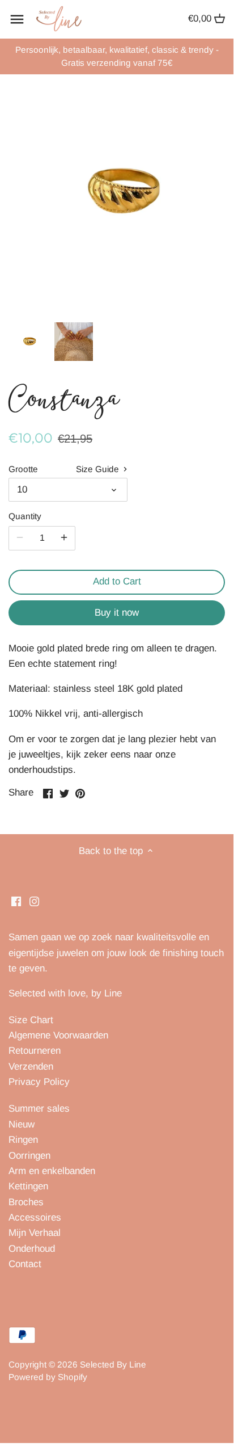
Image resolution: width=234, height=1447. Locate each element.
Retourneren (34, 1050)
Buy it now (117, 612)
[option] (28, 341)
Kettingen (28, 1186)
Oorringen (29, 1155)
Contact (24, 1264)
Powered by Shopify (47, 1377)
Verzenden (30, 1066)
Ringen (23, 1139)
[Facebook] (16, 901)
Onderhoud (31, 1248)
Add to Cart (117, 581)
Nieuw (21, 1124)
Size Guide (98, 469)
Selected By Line (113, 1364)
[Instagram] (34, 901)
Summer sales (39, 1108)
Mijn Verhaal (34, 1232)
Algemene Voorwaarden (58, 1035)
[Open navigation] (16, 19)
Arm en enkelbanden (51, 1171)
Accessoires (34, 1217)
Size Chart (30, 1020)
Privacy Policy (39, 1081)
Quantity (24, 516)
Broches (26, 1202)
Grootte (23, 469)
